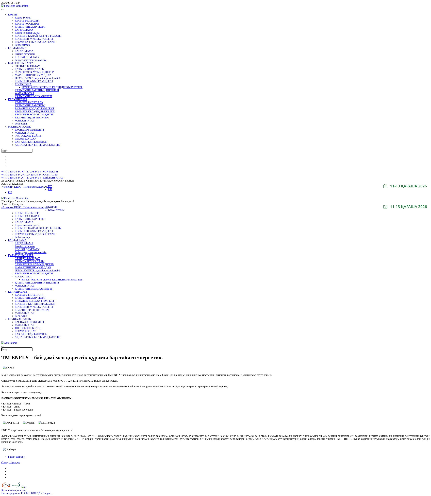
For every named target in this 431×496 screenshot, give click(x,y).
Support (47, 493)
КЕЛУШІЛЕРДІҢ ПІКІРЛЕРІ (32, 117)
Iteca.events (21, 123)
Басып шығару (16, 456)
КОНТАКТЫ (50, 171)
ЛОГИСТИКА (23, 84)
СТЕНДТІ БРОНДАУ (27, 66)
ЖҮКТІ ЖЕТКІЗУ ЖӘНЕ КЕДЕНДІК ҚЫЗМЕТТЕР (52, 87)
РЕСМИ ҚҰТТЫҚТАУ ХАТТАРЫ (35, 41)
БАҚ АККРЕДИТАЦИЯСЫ (31, 141)
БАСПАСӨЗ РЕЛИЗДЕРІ (29, 129)
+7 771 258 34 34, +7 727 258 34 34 (21, 171)
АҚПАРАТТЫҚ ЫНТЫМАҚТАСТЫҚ (37, 144)
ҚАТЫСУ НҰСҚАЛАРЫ (29, 69)
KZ (50, 186)
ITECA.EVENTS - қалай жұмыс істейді (37, 78)
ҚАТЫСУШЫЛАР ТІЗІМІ (30, 26)
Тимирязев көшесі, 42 (35, 186)
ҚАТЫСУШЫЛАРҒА (21, 63)
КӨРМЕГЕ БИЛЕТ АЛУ (29, 102)
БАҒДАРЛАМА (24, 29)
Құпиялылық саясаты (13, 490)
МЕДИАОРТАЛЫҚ (19, 126)
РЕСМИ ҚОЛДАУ (25, 138)
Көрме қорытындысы (27, 32)
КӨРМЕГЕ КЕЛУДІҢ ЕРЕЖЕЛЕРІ (35, 111)
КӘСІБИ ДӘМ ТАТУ (27, 57)
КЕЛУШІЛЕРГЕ (17, 99)
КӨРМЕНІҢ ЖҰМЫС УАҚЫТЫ (34, 38)
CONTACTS (50, 174)
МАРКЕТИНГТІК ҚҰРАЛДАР (33, 75)
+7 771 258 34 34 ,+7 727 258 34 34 (21, 177)
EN (10, 192)
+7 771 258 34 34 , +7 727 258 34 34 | (22, 174)
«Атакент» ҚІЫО (12, 186)
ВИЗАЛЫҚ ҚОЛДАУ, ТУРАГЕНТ (34, 108)
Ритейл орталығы (25, 53)
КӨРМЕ (13, 14)
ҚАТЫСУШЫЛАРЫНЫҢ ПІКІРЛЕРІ (37, 90)
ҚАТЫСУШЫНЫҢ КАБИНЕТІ (33, 96)
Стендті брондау (10, 462)
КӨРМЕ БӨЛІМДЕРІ (27, 20)
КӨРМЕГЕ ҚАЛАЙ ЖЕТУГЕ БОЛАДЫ (38, 35)
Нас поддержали (10, 493)
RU (50, 189)
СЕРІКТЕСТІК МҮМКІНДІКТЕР (34, 72)
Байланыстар (22, 44)
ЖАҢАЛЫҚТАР (24, 93)
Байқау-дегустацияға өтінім (30, 60)
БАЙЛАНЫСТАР (53, 177)
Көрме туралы (23, 17)
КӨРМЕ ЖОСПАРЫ (27, 23)
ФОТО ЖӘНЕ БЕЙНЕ (28, 135)
